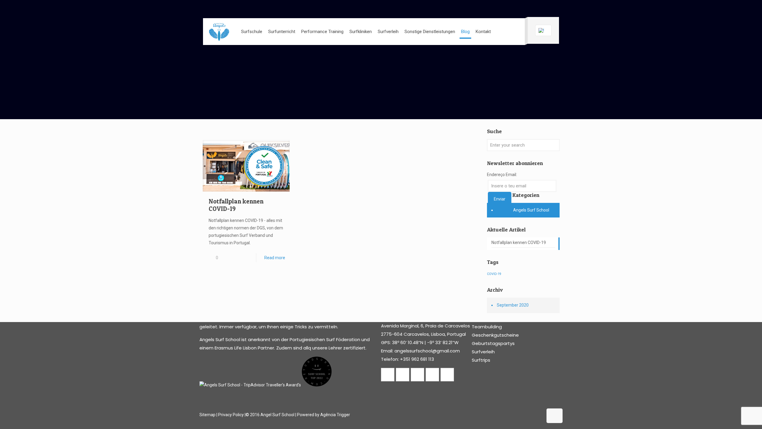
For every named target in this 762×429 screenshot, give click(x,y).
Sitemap (207, 414)
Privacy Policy (231, 414)
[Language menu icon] (543, 30)
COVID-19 (494, 274)
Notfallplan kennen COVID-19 (518, 242)
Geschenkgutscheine (495, 335)
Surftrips (481, 360)
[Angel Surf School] (219, 31)
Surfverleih (483, 352)
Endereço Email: (502, 174)
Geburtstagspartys (493, 343)
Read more (274, 257)
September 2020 (513, 305)
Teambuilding (487, 327)
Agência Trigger (335, 414)
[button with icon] (387, 374)
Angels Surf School (531, 210)
